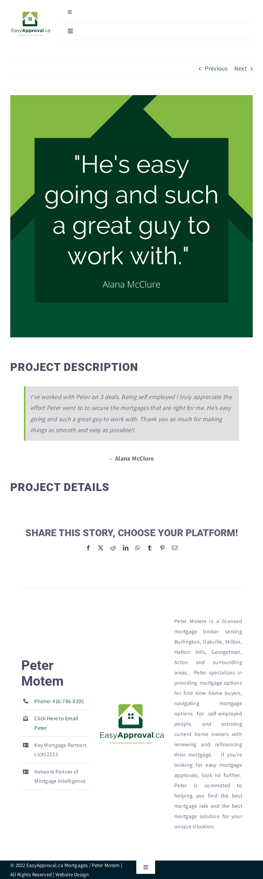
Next (240, 68)
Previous (216, 68)
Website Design (72, 874)
